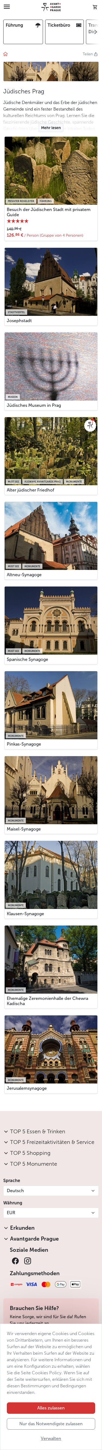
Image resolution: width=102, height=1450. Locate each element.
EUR (11, 1212)
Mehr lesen (51, 128)
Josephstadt (19, 320)
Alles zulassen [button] (51, 1408)
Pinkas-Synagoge (24, 744)
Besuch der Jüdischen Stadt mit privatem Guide (49, 212)
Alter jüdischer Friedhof (30, 490)
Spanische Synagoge (27, 659)
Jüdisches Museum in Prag (34, 405)
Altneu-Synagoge (24, 574)
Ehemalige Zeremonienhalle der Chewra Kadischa (47, 1001)
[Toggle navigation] (6, 7)
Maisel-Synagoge (24, 829)
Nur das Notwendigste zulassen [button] (51, 1423)
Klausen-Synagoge (25, 913)
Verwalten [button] (51, 1438)
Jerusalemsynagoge (27, 1088)
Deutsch (15, 1190)
